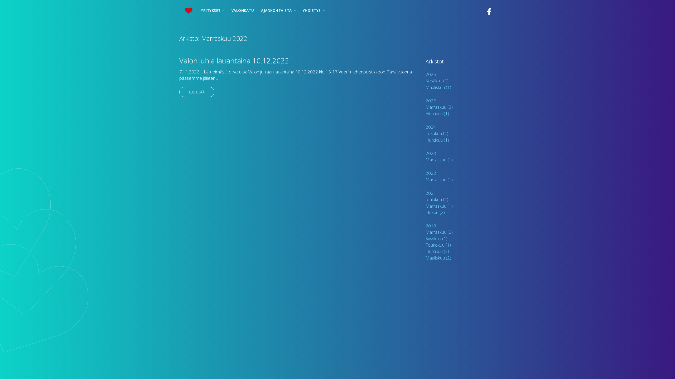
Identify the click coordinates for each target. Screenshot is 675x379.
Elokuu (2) (435, 212)
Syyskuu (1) (436, 239)
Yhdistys (312, 10)
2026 (431, 74)
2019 (431, 226)
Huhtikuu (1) (437, 114)
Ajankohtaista (276, 10)
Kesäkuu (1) (437, 81)
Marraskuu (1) (439, 160)
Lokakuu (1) (437, 133)
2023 (431, 153)
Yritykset (211, 10)
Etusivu (188, 10)
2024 (431, 127)
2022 (431, 173)
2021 (431, 193)
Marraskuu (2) (439, 232)
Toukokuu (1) (438, 245)
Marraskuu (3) (439, 107)
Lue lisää (197, 92)
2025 (431, 101)
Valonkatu (243, 10)
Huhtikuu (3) (437, 251)
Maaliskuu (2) (438, 258)
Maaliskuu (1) (438, 87)
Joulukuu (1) (437, 199)
